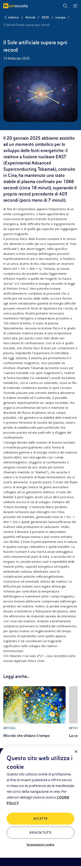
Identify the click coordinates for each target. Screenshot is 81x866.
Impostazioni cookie (40, 845)
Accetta (40, 818)
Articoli (30, 17)
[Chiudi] (76, 751)
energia (60, 17)
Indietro (13, 17)
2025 (45, 17)
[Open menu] (75, 5)
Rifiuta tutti (40, 832)
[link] (34, 712)
